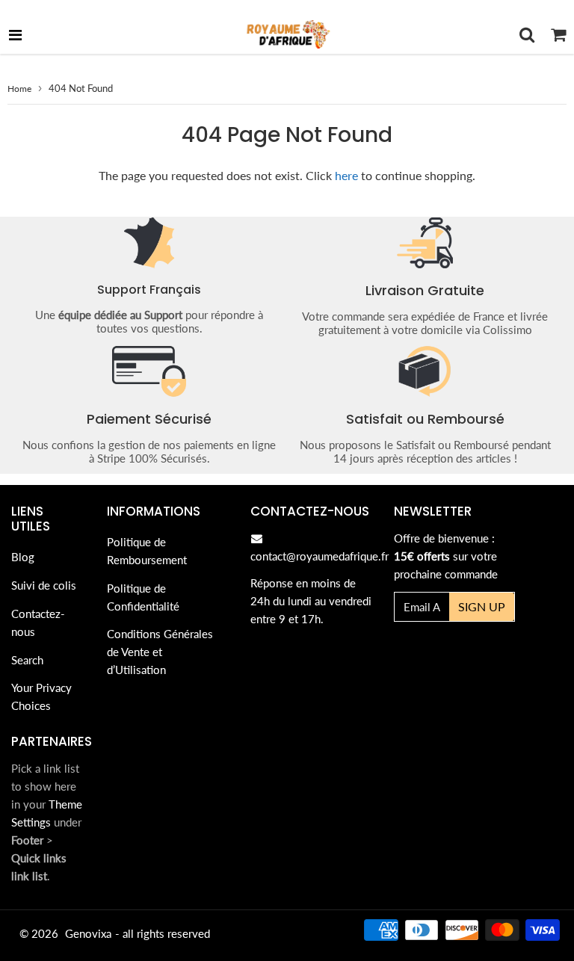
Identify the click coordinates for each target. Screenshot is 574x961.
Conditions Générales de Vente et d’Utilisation (160, 651)
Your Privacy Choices (41, 696)
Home (19, 88)
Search (27, 660)
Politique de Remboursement (147, 550)
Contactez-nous (38, 622)
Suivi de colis (43, 585)
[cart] (558, 34)
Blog (22, 556)
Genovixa (88, 933)
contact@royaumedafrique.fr (319, 556)
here (346, 175)
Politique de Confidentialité (143, 597)
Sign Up (481, 606)
